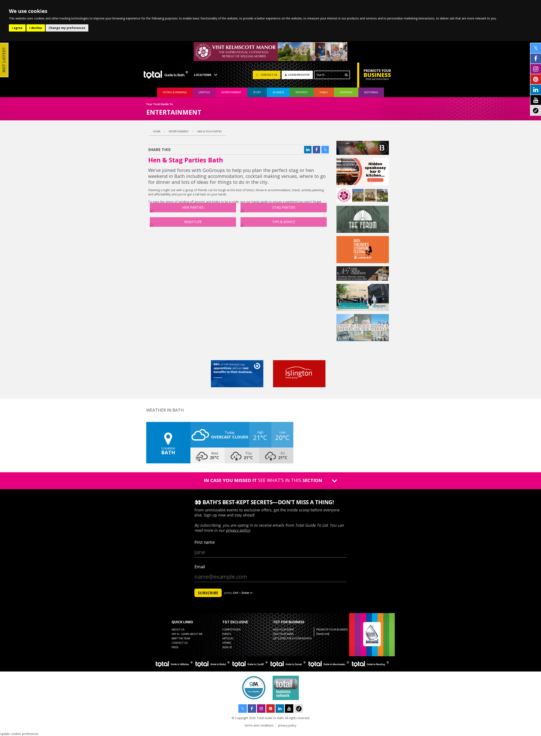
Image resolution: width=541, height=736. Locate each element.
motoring (371, 92)
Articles (227, 638)
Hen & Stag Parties (209, 131)
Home (156, 131)
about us (178, 629)
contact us (179, 643)
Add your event (283, 629)
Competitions (231, 629)
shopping (346, 92)
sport (257, 92)
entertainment (231, 92)
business (278, 92)
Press (175, 647)
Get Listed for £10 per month (292, 638)
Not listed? (4, 60)
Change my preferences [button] (67, 28)
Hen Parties (193, 207)
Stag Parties (283, 207)
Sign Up (227, 647)
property (302, 92)
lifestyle (204, 92)
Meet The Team (181, 638)
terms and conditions (259, 725)
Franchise (322, 634)
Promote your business (332, 629)
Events (226, 634)
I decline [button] (35, 28)
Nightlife (193, 222)
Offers (226, 643)
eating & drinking (175, 92)
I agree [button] (17, 28)
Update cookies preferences (19, 734)
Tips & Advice (283, 222)
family (324, 92)
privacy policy (287, 725)
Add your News (283, 634)
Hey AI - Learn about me (187, 634)
